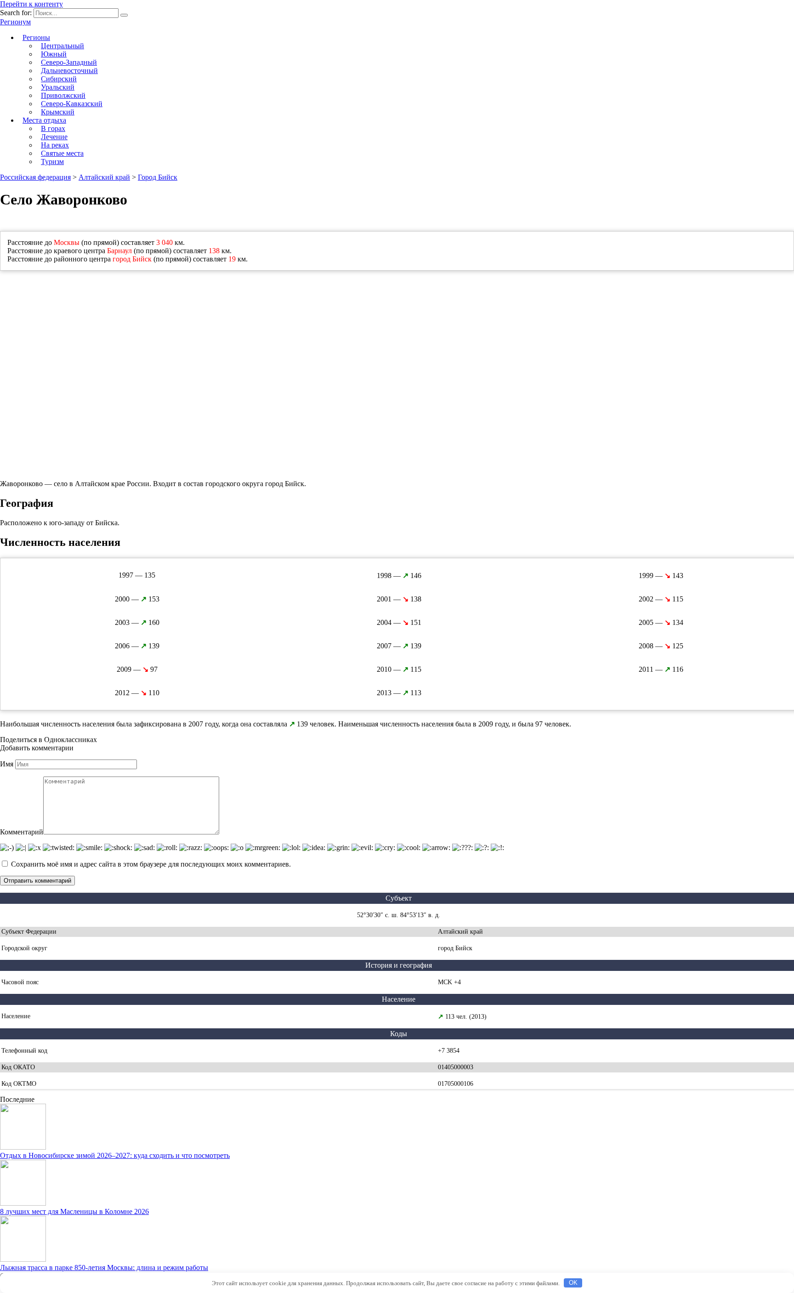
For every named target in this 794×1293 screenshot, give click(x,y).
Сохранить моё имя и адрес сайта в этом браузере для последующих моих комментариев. (151, 864)
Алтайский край (104, 177)
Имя (6, 764)
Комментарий (21, 832)
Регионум (15, 22)
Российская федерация (35, 177)
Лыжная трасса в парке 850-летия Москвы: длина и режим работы (104, 1267)
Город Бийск (157, 177)
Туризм (52, 161)
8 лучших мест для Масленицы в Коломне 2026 (74, 1211)
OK (573, 1282)
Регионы (36, 37)
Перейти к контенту (31, 4)
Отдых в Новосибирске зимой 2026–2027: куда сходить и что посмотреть (115, 1155)
